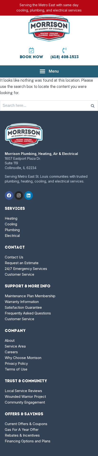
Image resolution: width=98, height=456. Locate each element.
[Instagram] (19, 195)
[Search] (92, 105)
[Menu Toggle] (49, 71)
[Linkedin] (28, 195)
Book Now (31, 57)
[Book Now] (31, 50)
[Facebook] (9, 195)
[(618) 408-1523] (64, 50)
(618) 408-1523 (64, 57)
